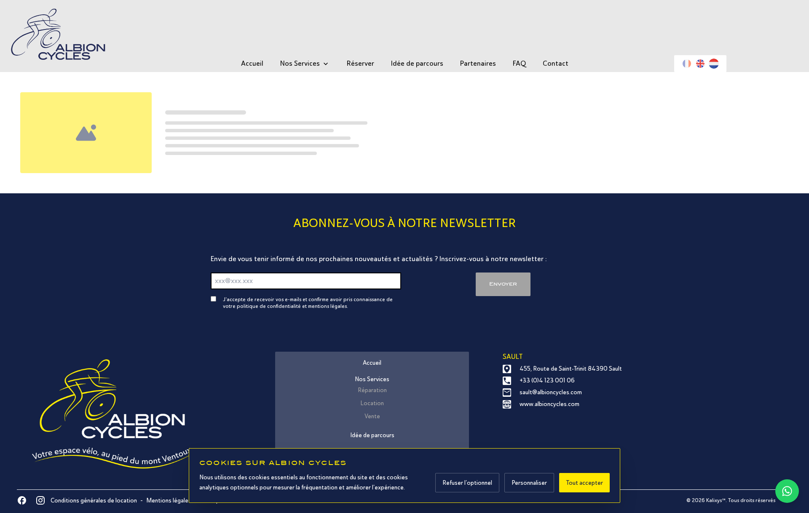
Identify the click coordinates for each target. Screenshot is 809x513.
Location (372, 403)
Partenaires (478, 63)
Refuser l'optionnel (467, 482)
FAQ (519, 63)
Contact (555, 63)
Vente (372, 416)
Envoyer (503, 284)
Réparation (372, 390)
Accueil (252, 63)
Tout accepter (584, 482)
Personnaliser (529, 482)
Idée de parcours (417, 63)
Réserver (360, 63)
